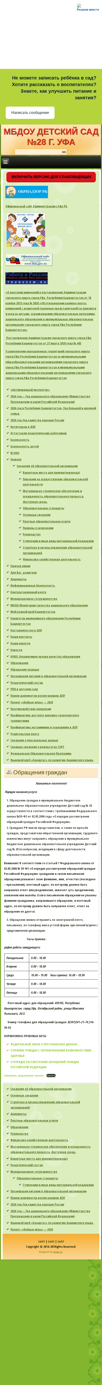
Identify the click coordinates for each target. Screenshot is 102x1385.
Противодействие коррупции (30, 709)
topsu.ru (57, 1252)
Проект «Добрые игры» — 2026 (31, 702)
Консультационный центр (28, 592)
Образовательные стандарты (43, 508)
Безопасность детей (24, 446)
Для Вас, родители (23, 572)
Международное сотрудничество (33, 599)
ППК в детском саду (24, 689)
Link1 (41, 1241)
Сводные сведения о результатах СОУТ (37, 747)
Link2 (51, 1241)
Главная (15, 459)
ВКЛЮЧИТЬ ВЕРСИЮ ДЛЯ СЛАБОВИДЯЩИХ (51, 177)
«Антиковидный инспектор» (30, 390)
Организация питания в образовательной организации (48, 676)
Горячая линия (20, 566)
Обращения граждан (24, 669)
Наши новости (20, 643)
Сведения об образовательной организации (47, 466)
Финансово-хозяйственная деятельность (52, 559)
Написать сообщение (30, 113)
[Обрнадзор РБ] (26, 198)
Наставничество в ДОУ (26, 630)
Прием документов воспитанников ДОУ (37, 695)
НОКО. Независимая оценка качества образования (45, 656)
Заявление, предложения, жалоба (24, 1075)
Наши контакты (21, 636)
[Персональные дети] (25, 247)
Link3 (60, 1241)
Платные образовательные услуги (46, 521)
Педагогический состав (26, 682)
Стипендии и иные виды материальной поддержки (58, 541)
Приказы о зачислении (38, 528)
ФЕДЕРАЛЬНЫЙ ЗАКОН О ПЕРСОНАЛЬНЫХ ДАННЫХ (43, 1044)
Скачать (51, 1075)
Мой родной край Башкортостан (32, 611)
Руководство (32, 534)
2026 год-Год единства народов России (37, 420)
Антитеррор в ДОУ (23, 427)
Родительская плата (24, 734)
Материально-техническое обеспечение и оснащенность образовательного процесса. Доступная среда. (53, 496)
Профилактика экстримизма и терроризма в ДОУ (44, 727)
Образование (19, 663)
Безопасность (19, 440)
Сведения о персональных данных (34, 740)
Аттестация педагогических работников (38, 433)
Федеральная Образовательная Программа (40, 753)
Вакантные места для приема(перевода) (51, 472)
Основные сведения (37, 515)
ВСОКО (14, 453)
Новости (16, 650)
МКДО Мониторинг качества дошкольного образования (49, 605)
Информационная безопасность (32, 585)
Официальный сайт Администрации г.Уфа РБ (36, 206)
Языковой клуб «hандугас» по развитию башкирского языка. (52, 760)
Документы (18, 579)
